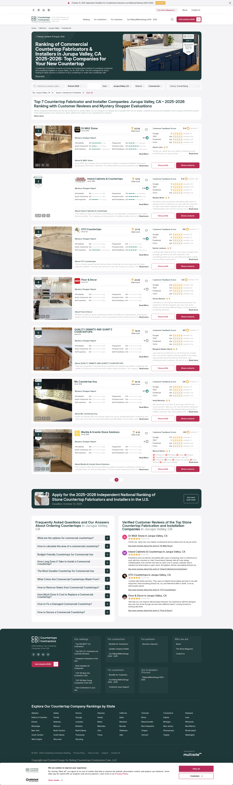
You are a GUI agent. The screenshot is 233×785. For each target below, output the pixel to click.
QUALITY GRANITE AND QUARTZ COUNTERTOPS (93, 330)
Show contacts (187, 165)
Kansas (34, 722)
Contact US (115, 753)
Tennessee (80, 735)
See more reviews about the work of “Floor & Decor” (150, 610)
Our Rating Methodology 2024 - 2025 (142, 19)
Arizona (78, 713)
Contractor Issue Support (119, 687)
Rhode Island (190, 730)
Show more (40, 76)
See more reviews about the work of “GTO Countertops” (152, 590)
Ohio (99, 730)
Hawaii (100, 717)
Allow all (196, 769)
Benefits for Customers (118, 675)
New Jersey (168, 726)
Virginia (166, 735)
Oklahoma (123, 730)
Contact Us (195, 10)
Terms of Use (93, 753)
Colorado (145, 713)
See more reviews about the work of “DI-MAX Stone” (150, 546)
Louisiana (79, 722)
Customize (194, 776)
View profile (163, 165)
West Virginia (37, 739)
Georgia (78, 717)
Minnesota (189, 722)
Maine (99, 722)
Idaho (121, 717)
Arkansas (101, 713)
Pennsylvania (168, 730)
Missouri (57, 726)
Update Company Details (119, 649)
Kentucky (57, 722)
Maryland (123, 722)
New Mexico (190, 726)
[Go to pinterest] (49, 10)
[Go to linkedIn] (44, 10)
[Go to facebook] (33, 10)
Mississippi (36, 726)
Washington (190, 735)
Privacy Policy (79, 753)
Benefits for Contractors (118, 644)
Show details (53, 780)
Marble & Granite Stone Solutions (100, 432)
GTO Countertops (91, 229)
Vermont (144, 735)
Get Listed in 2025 (187, 19)
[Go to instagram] (39, 10)
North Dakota (80, 730)
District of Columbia (39, 717)
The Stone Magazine (165, 10)
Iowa (187, 717)
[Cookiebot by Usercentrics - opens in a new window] (32, 780)
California (123, 713)
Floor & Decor (89, 280)
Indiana (166, 717)
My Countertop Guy (85, 381)
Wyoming (79, 739)
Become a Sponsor (150, 644)
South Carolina (37, 735)
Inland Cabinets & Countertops (105, 179)
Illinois (143, 717)
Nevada (122, 726)
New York (35, 730)
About (184, 10)
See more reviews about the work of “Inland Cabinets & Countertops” (157, 569)
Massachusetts (147, 722)
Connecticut (168, 713)
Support (105, 753)
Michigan (167, 722)
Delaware (189, 713)
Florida (56, 717)
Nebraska (101, 726)
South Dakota (59, 735)
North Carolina (59, 730)
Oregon (144, 730)
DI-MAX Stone (89, 128)
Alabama (35, 713)
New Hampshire (147, 726)
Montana (78, 726)
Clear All (89, 93)
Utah (121, 735)
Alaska (56, 713)
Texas (99, 735)
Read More (160, 3)
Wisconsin (58, 739)
